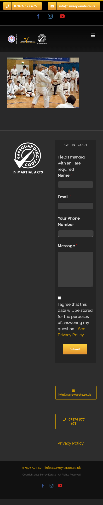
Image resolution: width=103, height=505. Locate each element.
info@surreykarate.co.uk (63, 468)
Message (67, 245)
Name (65, 175)
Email (64, 196)
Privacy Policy (70, 443)
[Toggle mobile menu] (93, 35)
